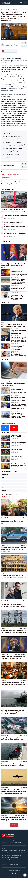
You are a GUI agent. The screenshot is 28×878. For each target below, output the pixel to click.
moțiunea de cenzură (12, 174)
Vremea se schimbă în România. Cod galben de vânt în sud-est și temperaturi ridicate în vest (13, 819)
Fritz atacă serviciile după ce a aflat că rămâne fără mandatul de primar (13, 657)
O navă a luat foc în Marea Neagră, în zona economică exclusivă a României (12, 764)
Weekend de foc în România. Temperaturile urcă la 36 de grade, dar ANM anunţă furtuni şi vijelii (15, 144)
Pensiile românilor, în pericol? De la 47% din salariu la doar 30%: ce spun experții (18, 392)
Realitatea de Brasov (6, 855)
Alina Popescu (13, 44)
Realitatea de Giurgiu (6, 862)
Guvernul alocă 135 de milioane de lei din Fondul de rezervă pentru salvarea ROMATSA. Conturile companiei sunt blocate (19, 416)
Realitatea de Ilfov (5, 857)
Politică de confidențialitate (7, 842)
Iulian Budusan (23, 628)
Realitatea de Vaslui (14, 864)
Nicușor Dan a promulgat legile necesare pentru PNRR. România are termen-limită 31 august (18, 347)
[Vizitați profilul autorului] (2, 44)
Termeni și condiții (10, 840)
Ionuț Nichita (23, 517)
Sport (5, 218)
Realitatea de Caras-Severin (7, 853)
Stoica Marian (23, 680)
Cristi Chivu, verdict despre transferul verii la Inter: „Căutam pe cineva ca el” (15, 155)
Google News (15, 184)
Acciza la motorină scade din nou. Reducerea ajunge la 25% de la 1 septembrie (18, 399)
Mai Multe (14, 825)
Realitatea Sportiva (13, 850)
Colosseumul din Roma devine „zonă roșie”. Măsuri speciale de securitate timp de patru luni (13, 577)
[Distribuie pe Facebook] (25, 43)
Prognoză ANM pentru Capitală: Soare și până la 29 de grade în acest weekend (13, 738)
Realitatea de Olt (5, 864)
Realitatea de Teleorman (17, 862)
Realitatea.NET (5, 850)
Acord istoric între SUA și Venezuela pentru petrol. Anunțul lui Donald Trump (13, 325)
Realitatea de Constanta (6, 859)
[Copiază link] (22, 43)
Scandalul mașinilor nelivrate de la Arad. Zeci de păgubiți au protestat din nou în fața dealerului (13, 549)
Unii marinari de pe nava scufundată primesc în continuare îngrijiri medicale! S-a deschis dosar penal (13, 712)
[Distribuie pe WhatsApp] (22, 46)
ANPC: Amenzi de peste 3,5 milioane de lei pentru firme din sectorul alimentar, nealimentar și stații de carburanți (19, 407)
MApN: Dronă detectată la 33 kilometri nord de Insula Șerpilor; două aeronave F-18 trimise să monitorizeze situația (13, 791)
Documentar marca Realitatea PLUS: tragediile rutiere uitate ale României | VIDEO (13, 211)
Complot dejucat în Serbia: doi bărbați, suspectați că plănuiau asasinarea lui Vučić (14, 138)
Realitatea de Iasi (18, 853)
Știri (7, 7)
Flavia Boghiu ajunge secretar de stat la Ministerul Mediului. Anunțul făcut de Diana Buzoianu (18, 355)
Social (2, 213)
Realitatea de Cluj (16, 859)
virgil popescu (6, 177)
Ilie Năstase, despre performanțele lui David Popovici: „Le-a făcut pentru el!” (14, 227)
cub (3, 174)
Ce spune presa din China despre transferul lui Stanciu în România (13, 221)
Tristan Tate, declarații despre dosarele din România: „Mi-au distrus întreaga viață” (13, 521)
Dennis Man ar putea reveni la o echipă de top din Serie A (18, 444)
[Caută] (21, 2)
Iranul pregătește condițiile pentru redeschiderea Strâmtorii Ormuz (18, 332)
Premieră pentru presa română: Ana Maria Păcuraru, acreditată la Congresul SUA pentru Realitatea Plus (17, 296)
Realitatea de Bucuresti (16, 855)
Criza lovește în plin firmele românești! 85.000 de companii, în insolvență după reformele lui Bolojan (13, 383)
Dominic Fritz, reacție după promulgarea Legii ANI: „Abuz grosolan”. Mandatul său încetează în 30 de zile (18, 339)
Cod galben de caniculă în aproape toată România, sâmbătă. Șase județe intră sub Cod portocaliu (15, 233)
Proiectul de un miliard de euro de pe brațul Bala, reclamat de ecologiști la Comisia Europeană (15, 149)
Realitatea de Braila (15, 857)
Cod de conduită (18, 842)
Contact (3, 840)
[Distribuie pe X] (25, 46)
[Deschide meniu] (25, 2)
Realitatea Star (22, 850)
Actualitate (11, 7)
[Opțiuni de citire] (25, 875)
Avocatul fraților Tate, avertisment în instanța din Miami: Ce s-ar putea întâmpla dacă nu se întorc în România (13, 604)
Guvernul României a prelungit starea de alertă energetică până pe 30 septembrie (13, 631)
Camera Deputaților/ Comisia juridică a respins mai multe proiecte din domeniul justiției (13, 684)
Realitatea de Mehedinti (21, 654)
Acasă (4, 7)
